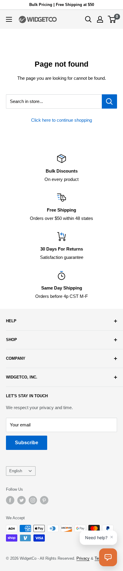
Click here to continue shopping (61, 120)
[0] (112, 19)
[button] (108, 557)
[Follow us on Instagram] (33, 500)
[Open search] (88, 19)
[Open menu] (9, 19)
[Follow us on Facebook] (10, 500)
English (15, 471)
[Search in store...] (109, 101)
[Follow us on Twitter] (21, 500)
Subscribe (26, 442)
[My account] (100, 19)
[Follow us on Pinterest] (44, 500)
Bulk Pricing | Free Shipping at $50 (61, 4)
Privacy (83, 558)
